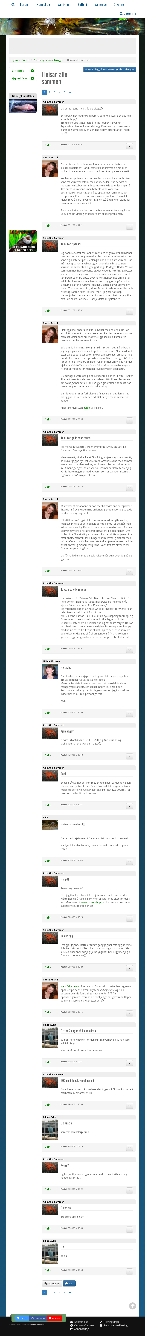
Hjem (14, 60)
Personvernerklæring (115, 1325)
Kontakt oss (81, 1321)
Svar (70, 1283)
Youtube (56, 1318)
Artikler (64, 4)
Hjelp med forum (19, 78)
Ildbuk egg (67, 935)
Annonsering (81, 1329)
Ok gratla (66, 1123)
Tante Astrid (50, 157)
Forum (25, 4)
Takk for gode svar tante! (76, 437)
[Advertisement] (23, 172)
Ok (62, 1246)
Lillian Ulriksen (51, 661)
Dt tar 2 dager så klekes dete (78, 1030)
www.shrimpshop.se (92, 902)
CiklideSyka (49, 1024)
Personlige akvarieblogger (48, 60)
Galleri (82, 4)
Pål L (45, 817)
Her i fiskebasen (70, 986)
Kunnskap (44, 4)
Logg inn (129, 13)
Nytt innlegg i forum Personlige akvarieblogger (110, 69)
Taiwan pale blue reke (73, 589)
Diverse (119, 4)
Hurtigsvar (54, 1283)
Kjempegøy (67, 731)
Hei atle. (66, 667)
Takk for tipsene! (71, 243)
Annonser (101, 4)
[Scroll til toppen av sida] (132, 1305)
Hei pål (65, 879)
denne (87, 407)
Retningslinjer (111, 1321)
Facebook (39, 1318)
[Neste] (70, 92)
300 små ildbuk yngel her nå (77, 1080)
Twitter (24, 1318)
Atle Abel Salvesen (53, 101)
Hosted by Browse (38, 1324)
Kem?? (65, 1165)
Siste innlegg (18, 70)
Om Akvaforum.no (84, 1325)
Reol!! (64, 773)
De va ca (66, 1207)
